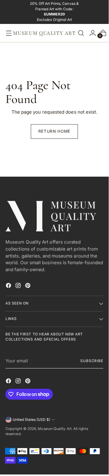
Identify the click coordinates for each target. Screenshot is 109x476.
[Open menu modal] (7, 33)
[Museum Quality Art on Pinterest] (28, 286)
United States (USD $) (31, 420)
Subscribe (91, 361)
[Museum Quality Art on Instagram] (18, 286)
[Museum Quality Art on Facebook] (9, 286)
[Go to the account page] (91, 33)
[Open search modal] (81, 33)
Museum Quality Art (54, 429)
